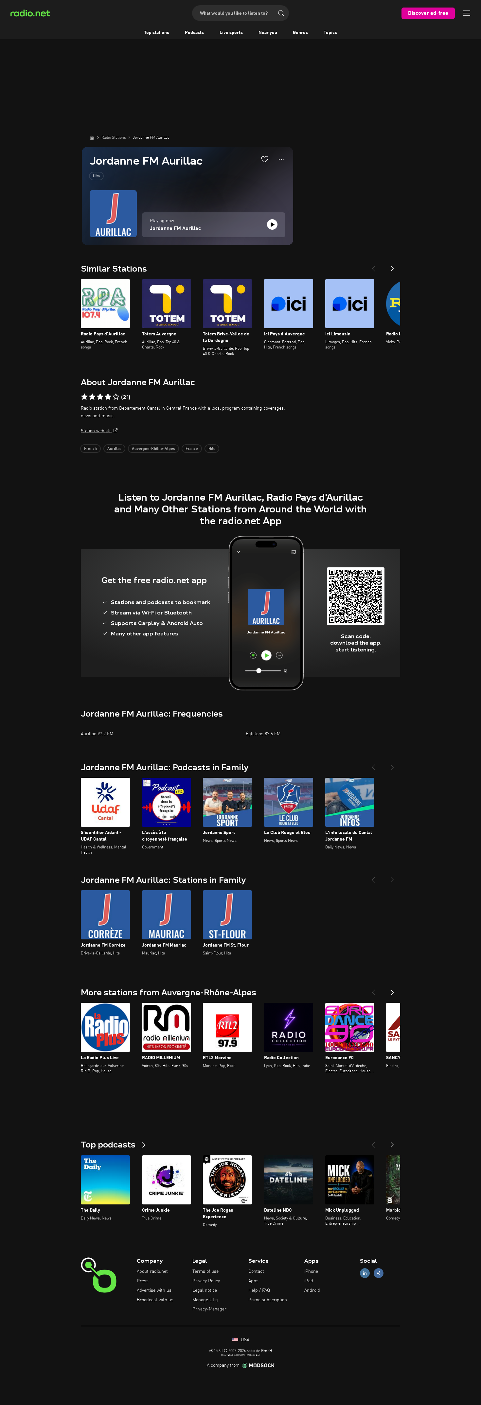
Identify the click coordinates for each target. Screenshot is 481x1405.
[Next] (392, 266)
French (90, 449)
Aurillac (114, 449)
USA (244, 1340)
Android (312, 1290)
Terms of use (205, 1271)
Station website (96, 431)
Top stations (156, 32)
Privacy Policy (206, 1281)
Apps (253, 1281)
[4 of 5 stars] (108, 397)
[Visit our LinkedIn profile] (364, 1273)
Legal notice (204, 1290)
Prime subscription (267, 1300)
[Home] (92, 137)
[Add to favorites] (264, 159)
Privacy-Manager (209, 1309)
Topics (330, 32)
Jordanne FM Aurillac (175, 228)
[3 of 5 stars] (100, 397)
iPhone (311, 1271)
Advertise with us (154, 1290)
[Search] (281, 13)
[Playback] (272, 224)
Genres (300, 32)
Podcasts (194, 32)
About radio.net (152, 1271)
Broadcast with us (155, 1300)
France (192, 449)
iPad (308, 1281)
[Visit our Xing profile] (378, 1273)
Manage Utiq (205, 1300)
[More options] (281, 159)
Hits (96, 176)
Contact (256, 1271)
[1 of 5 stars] (84, 397)
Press (143, 1281)
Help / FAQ (259, 1290)
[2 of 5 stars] (92, 397)
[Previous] (373, 266)
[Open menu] (467, 13)
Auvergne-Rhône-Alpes (153, 449)
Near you (267, 32)
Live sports (231, 32)
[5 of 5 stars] (116, 397)
